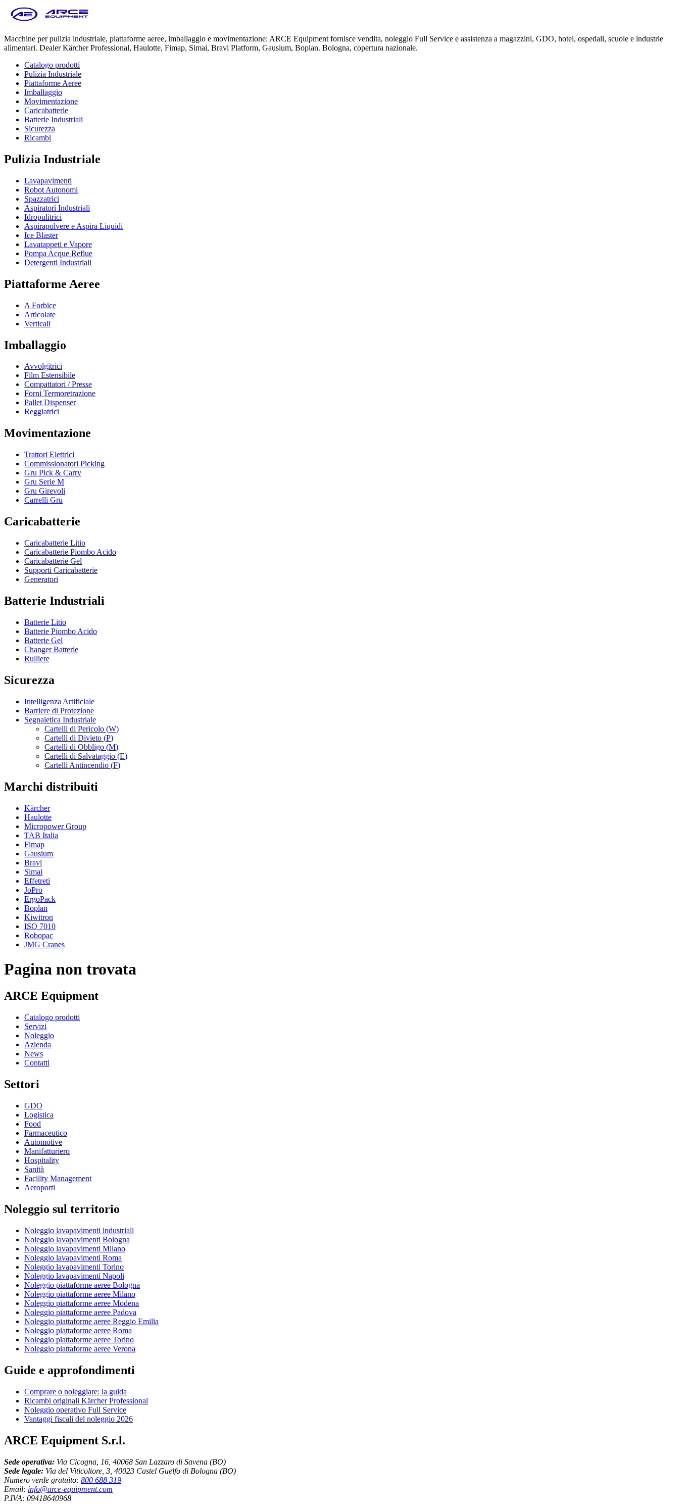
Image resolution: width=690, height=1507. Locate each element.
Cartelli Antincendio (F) (82, 765)
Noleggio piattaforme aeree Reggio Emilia (91, 1321)
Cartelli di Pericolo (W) (81, 728)
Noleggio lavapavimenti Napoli (74, 1276)
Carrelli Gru (43, 500)
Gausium (38, 853)
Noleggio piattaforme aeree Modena (81, 1303)
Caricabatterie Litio (54, 543)
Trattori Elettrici (49, 454)
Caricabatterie (46, 110)
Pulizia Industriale (52, 74)
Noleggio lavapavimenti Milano (74, 1248)
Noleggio (39, 1035)
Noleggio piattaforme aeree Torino (79, 1339)
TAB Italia (41, 835)
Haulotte (38, 817)
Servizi (35, 1026)
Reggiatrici (41, 411)
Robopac (38, 935)
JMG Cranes (44, 944)
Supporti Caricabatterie (60, 570)
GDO (33, 1105)
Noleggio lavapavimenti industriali (79, 1230)
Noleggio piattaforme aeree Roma (78, 1330)
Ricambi (37, 137)
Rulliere (37, 658)
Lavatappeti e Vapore (58, 244)
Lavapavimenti (48, 180)
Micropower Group (55, 826)
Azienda (37, 1044)
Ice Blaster (41, 235)
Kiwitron (38, 917)
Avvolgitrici (43, 366)
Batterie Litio (45, 622)
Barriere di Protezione (59, 710)
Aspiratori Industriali (57, 208)
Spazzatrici (41, 199)
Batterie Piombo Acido (60, 631)
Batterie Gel (43, 640)
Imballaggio (43, 92)
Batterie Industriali (53, 119)
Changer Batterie (51, 649)
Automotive (43, 1142)
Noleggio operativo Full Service (75, 1409)
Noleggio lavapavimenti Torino (74, 1266)
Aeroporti (39, 1187)
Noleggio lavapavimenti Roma (73, 1257)
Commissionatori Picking (64, 463)
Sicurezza (39, 128)
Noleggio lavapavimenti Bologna (77, 1239)
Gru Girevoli (44, 491)
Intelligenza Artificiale (59, 701)
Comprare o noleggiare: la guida (75, 1391)
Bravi (33, 862)
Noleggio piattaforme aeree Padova (80, 1312)
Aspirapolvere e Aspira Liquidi (73, 226)
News (33, 1053)
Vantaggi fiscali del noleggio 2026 (78, 1419)
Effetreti (37, 881)
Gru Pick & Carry (52, 472)
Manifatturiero (47, 1151)
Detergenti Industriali (57, 262)
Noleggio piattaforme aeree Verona (79, 1348)
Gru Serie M (44, 481)
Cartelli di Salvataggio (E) (85, 756)
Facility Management (57, 1178)
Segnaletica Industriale (60, 719)
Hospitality (41, 1160)
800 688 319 (101, 1480)
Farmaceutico (45, 1133)
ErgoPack (40, 899)
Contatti (37, 1062)
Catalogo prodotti (52, 65)
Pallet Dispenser (50, 402)
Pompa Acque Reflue (58, 253)
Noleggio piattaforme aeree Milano (79, 1294)
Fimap (34, 844)
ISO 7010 (40, 926)
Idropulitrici (43, 217)
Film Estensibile (49, 375)
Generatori (41, 579)
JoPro (33, 890)
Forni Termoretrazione (59, 393)
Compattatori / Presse (58, 384)
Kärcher (37, 808)
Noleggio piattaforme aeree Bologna (82, 1285)
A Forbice (40, 305)
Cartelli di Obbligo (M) (81, 747)
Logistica (39, 1114)
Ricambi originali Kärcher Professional (86, 1400)
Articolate (40, 314)
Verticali (37, 323)
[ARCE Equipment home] (49, 21)
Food (32, 1124)
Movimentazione (51, 101)
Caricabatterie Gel (53, 561)
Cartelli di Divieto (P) (78, 738)
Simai (33, 871)
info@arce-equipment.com (70, 1489)
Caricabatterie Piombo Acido (70, 552)
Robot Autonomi (51, 189)
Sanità (34, 1169)
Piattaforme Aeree (52, 83)
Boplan (35, 908)
